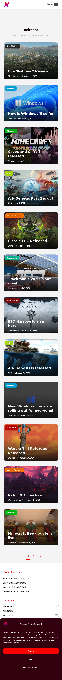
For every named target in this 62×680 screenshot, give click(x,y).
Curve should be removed (16, 591)
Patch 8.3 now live (25, 495)
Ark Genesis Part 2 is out (30, 198)
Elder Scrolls (12, 300)
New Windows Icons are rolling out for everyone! (30, 408)
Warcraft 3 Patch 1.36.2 (14, 587)
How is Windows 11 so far (31, 114)
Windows (11, 88)
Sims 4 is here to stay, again (17, 578)
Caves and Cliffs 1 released (24, 154)
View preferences (31, 667)
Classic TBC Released (27, 241)
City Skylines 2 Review (28, 71)
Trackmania (12, 258)
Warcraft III (11, 428)
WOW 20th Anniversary (14, 583)
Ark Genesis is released (29, 368)
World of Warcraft (14, 216)
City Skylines (12, 46)
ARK (9, 173)
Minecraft (11, 131)
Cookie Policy (29, 675)
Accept (31, 651)
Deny (31, 659)
